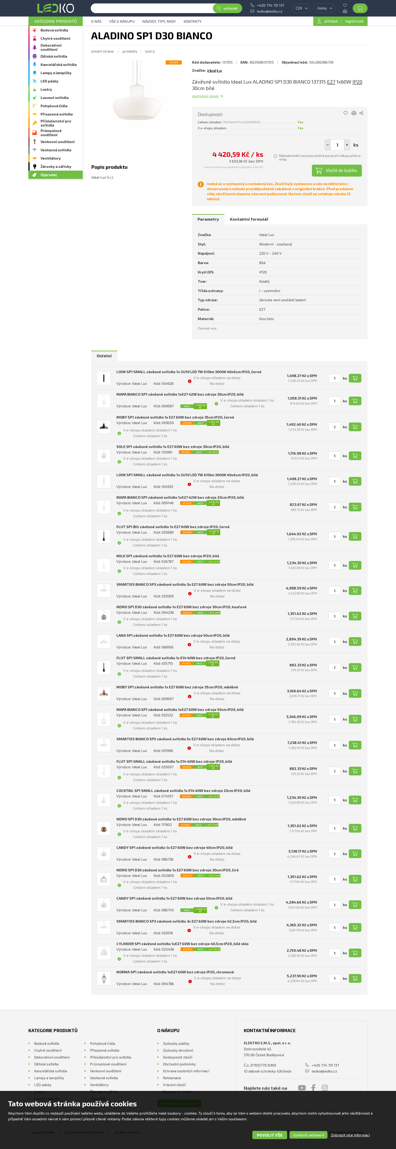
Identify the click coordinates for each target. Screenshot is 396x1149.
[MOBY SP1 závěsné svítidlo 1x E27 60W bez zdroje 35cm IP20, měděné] (104, 693)
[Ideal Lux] (215, 70)
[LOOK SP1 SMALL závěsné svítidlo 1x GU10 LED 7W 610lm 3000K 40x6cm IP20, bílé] (104, 481)
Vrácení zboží (174, 1084)
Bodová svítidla (54, 30)
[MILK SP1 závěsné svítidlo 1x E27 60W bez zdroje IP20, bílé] (104, 565)
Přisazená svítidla (57, 114)
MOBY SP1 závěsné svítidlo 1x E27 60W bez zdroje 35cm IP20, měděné (177, 687)
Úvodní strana (102, 51)
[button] (347, 144)
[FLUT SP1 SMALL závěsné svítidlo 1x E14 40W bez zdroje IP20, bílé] (104, 771)
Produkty (129, 51)
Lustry (46, 89)
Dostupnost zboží (177, 1057)
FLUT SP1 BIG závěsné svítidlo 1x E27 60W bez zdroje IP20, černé (173, 526)
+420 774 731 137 (270, 5)
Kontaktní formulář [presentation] (249, 219)
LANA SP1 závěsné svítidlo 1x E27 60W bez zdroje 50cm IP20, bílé (173, 635)
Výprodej (49, 174)
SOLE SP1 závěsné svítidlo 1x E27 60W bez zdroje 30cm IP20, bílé (172, 446)
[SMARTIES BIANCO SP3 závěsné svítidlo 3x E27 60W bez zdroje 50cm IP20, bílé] (104, 590)
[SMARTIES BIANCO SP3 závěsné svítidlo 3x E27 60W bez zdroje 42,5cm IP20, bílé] (104, 927)
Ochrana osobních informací (186, 1071)
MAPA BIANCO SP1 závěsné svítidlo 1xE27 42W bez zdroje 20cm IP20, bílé (180, 497)
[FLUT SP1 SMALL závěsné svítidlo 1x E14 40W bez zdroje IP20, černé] (104, 667)
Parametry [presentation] (208, 219)
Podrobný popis (205, 96)
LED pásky (49, 81)
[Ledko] (55, 8)
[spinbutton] (337, 144)
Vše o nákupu (122, 21)
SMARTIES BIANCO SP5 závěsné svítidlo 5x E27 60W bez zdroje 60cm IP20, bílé (185, 739)
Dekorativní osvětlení (51, 47)
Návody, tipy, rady (159, 21)
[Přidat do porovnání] (354, 113)
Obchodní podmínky (179, 1064)
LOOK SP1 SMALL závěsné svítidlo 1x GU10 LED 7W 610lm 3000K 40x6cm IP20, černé (188, 371)
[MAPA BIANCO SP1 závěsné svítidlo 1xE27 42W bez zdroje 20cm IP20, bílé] (104, 507)
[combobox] (301, 8)
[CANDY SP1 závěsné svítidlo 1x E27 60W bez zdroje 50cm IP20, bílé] (104, 905)
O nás (96, 21)
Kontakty (192, 21)
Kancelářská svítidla (59, 64)
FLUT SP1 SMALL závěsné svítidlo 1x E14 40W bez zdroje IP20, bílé (174, 761)
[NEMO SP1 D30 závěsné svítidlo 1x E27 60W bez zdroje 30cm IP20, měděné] (104, 828)
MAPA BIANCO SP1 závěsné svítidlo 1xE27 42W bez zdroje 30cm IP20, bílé (180, 394)
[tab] (208, 219)
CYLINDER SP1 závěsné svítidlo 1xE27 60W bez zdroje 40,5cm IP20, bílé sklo (182, 943)
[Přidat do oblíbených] (345, 113)
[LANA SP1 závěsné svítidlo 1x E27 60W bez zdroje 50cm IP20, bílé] (104, 641)
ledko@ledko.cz (269, 11)
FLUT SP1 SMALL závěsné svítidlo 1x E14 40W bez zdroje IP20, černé (176, 658)
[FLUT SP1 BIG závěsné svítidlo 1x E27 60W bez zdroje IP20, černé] (104, 536)
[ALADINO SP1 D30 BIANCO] (137, 106)
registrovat (354, 21)
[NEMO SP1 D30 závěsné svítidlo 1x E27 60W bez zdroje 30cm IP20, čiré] (104, 879)
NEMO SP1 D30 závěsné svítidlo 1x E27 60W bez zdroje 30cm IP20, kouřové (181, 607)
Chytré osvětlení (55, 38)
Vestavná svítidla (56, 150)
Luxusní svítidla (55, 97)
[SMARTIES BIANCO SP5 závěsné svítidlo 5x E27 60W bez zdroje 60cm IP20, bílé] (104, 745)
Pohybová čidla (54, 106)
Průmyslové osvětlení (51, 132)
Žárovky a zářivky (56, 166)
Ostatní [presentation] (104, 355)
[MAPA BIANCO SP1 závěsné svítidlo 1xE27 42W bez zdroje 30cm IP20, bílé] (104, 401)
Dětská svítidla (54, 56)
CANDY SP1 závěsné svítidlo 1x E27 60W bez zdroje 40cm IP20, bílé (174, 847)
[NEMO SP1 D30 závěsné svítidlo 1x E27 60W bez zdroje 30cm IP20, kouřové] (104, 616)
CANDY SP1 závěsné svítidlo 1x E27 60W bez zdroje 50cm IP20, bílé (174, 898)
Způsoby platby (176, 1043)
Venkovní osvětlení (58, 141)
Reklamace (172, 1078)
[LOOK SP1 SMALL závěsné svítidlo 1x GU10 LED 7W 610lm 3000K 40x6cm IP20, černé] (104, 378)
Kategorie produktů (55, 21)
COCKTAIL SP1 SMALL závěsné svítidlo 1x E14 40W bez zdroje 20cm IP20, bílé (183, 790)
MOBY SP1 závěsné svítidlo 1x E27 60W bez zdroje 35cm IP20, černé (175, 417)
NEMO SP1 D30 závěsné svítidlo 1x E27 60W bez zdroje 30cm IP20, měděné (181, 819)
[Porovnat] (348, 11)
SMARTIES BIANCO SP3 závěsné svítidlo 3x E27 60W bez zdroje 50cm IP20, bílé (185, 584)
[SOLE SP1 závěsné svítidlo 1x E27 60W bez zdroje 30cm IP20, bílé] (104, 456)
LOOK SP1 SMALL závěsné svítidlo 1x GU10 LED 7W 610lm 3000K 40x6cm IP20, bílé (187, 475)
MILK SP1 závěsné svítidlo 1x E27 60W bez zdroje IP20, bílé (167, 556)
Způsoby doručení (178, 1050)
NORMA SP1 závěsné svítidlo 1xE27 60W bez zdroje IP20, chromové (175, 972)
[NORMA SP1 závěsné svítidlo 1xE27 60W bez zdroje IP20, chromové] (104, 978)
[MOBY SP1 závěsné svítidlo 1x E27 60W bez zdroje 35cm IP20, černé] (104, 427)
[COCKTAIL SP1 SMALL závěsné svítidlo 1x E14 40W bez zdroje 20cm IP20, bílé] (104, 800)
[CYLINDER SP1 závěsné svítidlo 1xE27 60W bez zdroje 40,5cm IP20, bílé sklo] (104, 953)
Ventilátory (51, 158)
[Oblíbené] (348, 5)
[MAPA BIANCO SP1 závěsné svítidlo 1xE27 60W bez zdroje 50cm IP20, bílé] (104, 719)
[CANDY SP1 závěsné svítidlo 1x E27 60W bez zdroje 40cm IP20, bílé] (104, 854)
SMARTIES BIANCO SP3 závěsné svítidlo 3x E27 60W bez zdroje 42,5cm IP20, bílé (186, 921)
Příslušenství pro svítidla (56, 123)
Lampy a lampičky (56, 72)
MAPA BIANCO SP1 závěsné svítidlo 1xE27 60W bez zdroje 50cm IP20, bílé (180, 709)
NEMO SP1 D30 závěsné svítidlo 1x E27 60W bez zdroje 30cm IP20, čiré (177, 870)
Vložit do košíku (341, 170)
